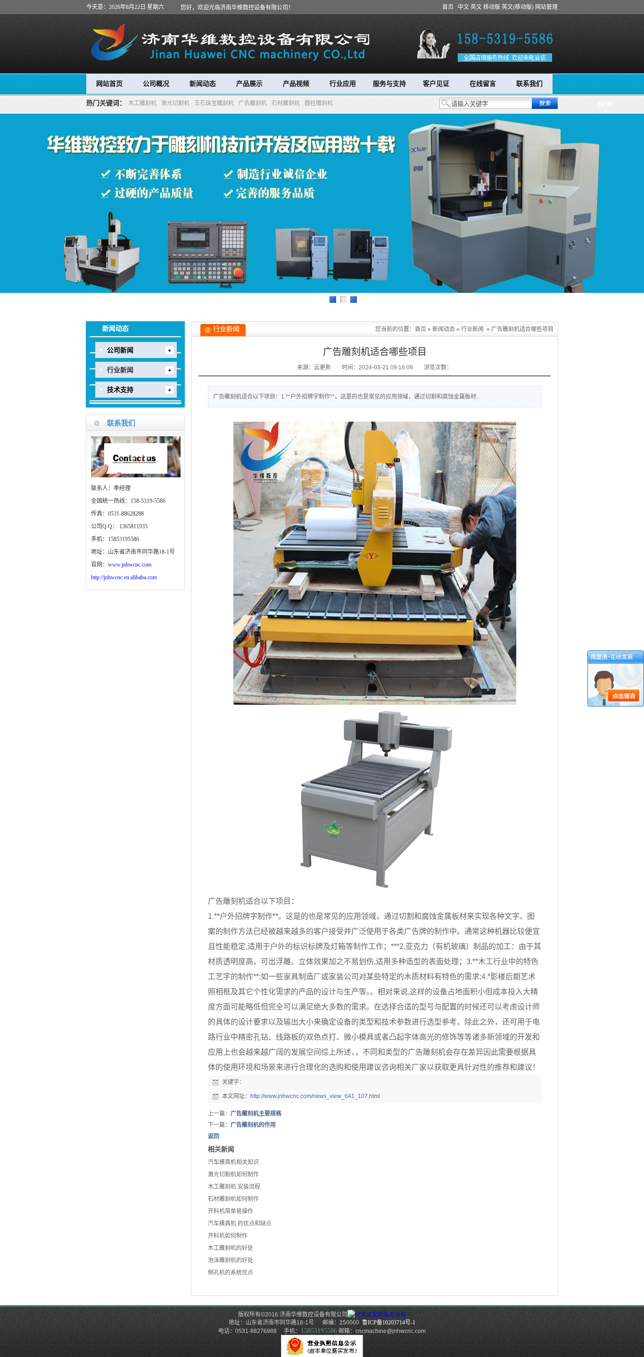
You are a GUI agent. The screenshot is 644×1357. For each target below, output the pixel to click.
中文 (463, 7)
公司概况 (156, 83)
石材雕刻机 (286, 103)
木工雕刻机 (142, 103)
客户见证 (436, 83)
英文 (476, 7)
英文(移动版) (518, 7)
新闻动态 (203, 83)
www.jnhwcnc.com (129, 564)
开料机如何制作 (228, 1235)
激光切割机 (175, 103)
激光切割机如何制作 (233, 1174)
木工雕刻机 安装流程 (234, 1186)
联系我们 (529, 83)
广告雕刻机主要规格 (256, 1113)
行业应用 (343, 83)
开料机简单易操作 (230, 1211)
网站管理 (546, 7)
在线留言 (483, 83)
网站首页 (109, 83)
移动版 (491, 7)
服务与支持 (389, 83)
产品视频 (296, 83)
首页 (448, 7)
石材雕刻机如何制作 (233, 1199)
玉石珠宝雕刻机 (214, 103)
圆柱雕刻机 (319, 103)
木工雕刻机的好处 (230, 1248)
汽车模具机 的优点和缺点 (240, 1223)
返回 (213, 1136)
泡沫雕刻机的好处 (230, 1260)
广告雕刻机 (253, 103)
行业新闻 (472, 329)
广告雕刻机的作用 (253, 1125)
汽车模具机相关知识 (233, 1162)
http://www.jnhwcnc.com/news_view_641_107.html (315, 1096)
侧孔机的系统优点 (230, 1272)
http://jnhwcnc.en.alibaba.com (124, 577)
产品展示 (249, 83)
